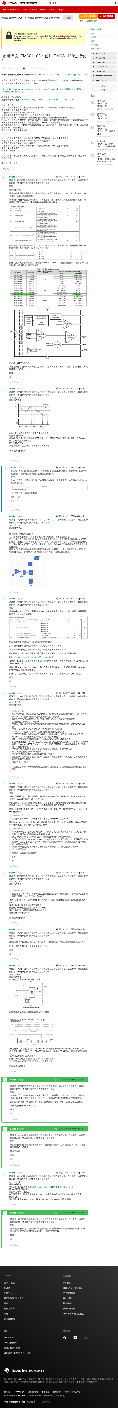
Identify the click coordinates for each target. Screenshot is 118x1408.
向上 (10, 382)
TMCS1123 (100, 58)
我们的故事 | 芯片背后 (13, 1298)
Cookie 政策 (19, 1392)
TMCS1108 (100, 71)
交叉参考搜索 (69, 1293)
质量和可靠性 (69, 1308)
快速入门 (52, 9)
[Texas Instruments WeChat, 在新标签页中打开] (64, 1339)
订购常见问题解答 (12, 1353)
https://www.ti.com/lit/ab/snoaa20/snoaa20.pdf (31, 657)
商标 (67, 1392)
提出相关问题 (90, 16)
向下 (17, 382)
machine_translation (104, 76)
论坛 (25, 9)
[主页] (21, 3)
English (62, 9)
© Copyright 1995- (14, 1396)
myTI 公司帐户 (10, 1342)
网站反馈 (76, 1392)
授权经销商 (26, 1353)
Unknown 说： (18, 711)
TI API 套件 (9, 1337)
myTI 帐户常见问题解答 (73, 1314)
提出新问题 (108, 16)
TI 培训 (43, 9)
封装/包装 (67, 1303)
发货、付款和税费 (12, 1348)
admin (9, 69)
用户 (115, 3)
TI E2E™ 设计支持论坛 (72, 1288)
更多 (69, 18)
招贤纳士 (8, 1288)
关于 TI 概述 (9, 1283)
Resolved (96, 29)
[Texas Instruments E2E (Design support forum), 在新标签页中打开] (75, 1339)
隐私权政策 (33, 1392)
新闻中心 (8, 1293)
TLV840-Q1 (100, 62)
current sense (101, 80)
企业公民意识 (10, 1319)
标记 (103, 86)
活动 (6, 1303)
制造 (6, 1314)
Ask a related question (61, 36)
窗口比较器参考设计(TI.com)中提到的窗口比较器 (52, 1187)
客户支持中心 (69, 1298)
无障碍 (7, 1392)
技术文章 (33, 9)
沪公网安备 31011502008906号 (38, 1402)
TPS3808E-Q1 (101, 67)
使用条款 (57, 1392)
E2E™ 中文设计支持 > (11, 9)
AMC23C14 (100, 54)
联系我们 (67, 1283)
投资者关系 (9, 1308)
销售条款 (45, 1392)
